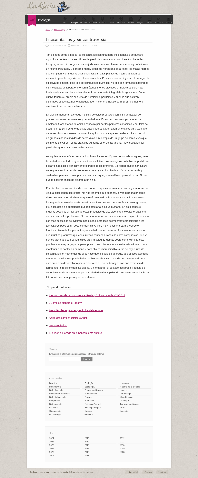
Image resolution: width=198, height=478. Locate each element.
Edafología (90, 386)
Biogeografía (55, 386)
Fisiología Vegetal (93, 407)
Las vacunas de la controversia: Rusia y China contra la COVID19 (87, 295)
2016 (87, 445)
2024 (51, 438)
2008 (122, 452)
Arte (64, 22)
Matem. (149, 22)
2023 (51, 441)
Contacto (148, 472)
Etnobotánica (91, 393)
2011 (122, 441)
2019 (51, 455)
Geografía (121, 22)
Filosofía (102, 22)
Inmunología (125, 393)
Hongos (123, 390)
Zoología (124, 411)
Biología (74, 22)
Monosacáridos (58, 325)
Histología (124, 383)
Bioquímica (54, 400)
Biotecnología (59, 29)
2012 (122, 438)
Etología (88, 397)
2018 (87, 438)
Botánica (53, 407)
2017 (87, 441)
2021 (51, 448)
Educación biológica (94, 390)
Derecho (83, 22)
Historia (131, 22)
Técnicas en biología (129, 404)
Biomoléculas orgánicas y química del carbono (76, 310)
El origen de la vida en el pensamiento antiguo (75, 333)
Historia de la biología (130, 386)
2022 (51, 445)
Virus (122, 407)
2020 (51, 452)
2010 (122, 445)
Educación (93, 22)
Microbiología (126, 397)
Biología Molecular (58, 397)
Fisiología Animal (92, 404)
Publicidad (162, 472)
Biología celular (56, 390)
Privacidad (133, 472)
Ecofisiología (55, 414)
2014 (87, 452)
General (88, 411)
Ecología (89, 383)
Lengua (140, 22)
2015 (87, 448)
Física (112, 22)
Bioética (53, 383)
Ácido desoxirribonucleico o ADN (68, 317)
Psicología (159, 22)
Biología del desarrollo (59, 393)
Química (168, 22)
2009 (122, 448)
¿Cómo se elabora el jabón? (65, 302)
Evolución (89, 400)
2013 (87, 455)
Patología (124, 400)
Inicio (48, 29)
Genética (89, 414)
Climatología (55, 411)
